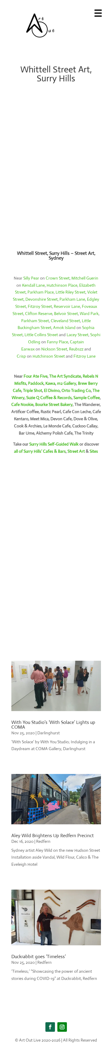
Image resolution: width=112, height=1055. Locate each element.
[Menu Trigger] (98, 12)
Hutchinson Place (62, 285)
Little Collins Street (41, 334)
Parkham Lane (72, 299)
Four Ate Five (35, 376)
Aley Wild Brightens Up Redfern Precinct (52, 835)
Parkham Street (35, 320)
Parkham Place (40, 292)
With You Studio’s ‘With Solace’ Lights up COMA (53, 724)
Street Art (76, 451)
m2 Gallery (66, 383)
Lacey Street (77, 334)
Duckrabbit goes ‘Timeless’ (38, 956)
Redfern (43, 841)
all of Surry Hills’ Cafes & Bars (40, 451)
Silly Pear (31, 278)
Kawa (50, 383)
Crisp (21, 356)
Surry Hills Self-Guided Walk (54, 444)
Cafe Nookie (22, 404)
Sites (94, 451)
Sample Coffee (86, 397)
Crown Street (58, 278)
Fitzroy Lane (84, 356)
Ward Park (89, 313)
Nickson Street (54, 349)
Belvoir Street (66, 313)
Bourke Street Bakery (54, 404)
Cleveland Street (65, 320)
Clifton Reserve (38, 313)
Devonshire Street (41, 299)
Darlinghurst (48, 733)
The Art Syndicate (65, 376)
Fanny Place (57, 342)
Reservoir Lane (67, 306)
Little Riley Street (70, 292)
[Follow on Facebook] (50, 1027)
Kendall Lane (33, 285)
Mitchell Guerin (84, 278)
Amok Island (64, 327)
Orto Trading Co (76, 390)
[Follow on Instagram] (62, 1027)
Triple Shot (32, 390)
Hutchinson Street (49, 356)
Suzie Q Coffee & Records (49, 397)
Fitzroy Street (40, 306)
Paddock (36, 383)
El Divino (52, 390)
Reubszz (76, 349)
